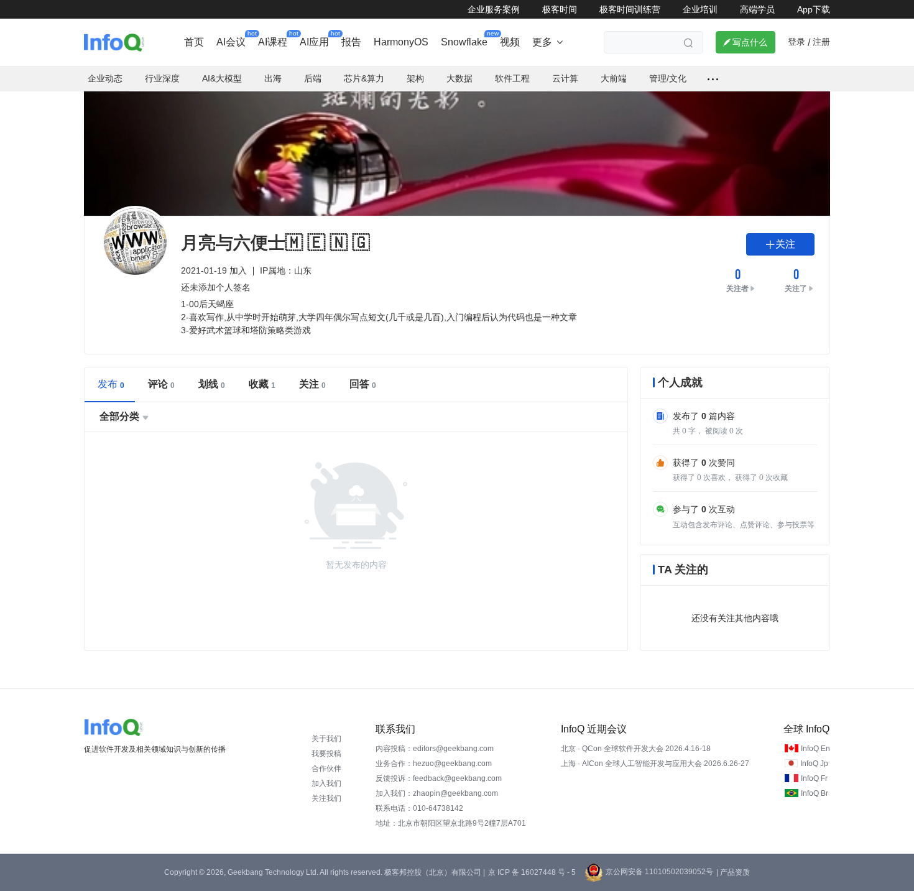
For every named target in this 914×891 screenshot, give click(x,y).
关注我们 (326, 798)
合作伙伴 (326, 768)
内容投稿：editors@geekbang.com (435, 748)
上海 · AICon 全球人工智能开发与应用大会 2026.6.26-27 (655, 763)
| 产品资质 (733, 872)
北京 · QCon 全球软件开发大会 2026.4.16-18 (636, 748)
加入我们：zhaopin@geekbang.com (437, 793)
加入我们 (326, 783)
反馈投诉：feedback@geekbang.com (439, 778)
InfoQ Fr (814, 778)
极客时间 (559, 9)
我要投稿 (326, 753)
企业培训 (700, 9)
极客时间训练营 (629, 9)
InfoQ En (815, 748)
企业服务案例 (494, 9)
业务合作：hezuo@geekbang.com (434, 763)
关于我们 (326, 738)
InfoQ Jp (814, 763)
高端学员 (757, 9)
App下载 (813, 9)
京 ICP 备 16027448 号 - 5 (532, 872)
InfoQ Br (814, 793)
